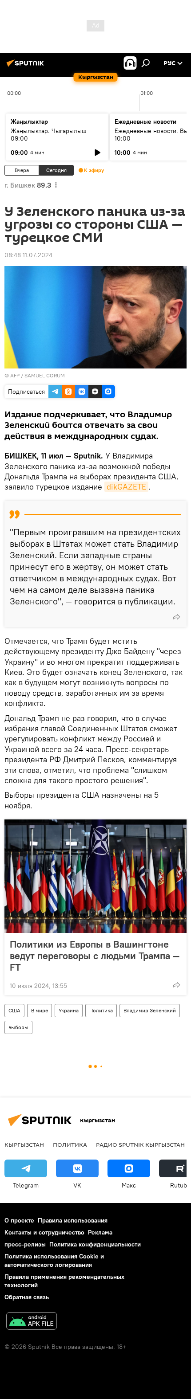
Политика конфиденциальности (95, 1244)
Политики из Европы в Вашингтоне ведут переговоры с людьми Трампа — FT (94, 955)
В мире (39, 1010)
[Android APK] (31, 1322)
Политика (101, 1010)
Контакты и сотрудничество (44, 1232)
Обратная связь (26, 1297)
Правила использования (72, 1220)
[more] (176, 617)
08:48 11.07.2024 (28, 255)
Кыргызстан (24, 1144)
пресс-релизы (25, 1244)
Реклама (100, 1232)
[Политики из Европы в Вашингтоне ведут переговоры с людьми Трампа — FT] (95, 876)
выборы (18, 1027)
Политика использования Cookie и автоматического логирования (54, 1260)
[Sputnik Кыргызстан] (26, 67)
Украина (69, 1010)
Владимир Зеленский (149, 1010)
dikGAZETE (126, 487)
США (14, 1010)
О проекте (19, 1220)
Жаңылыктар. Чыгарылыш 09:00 (49, 134)
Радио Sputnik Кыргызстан (140, 1144)
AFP (15, 375)
